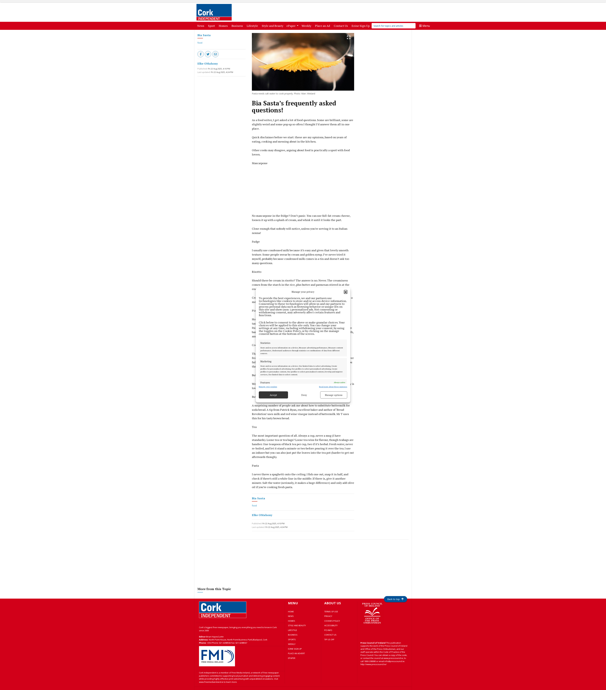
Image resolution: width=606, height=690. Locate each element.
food (199, 42)
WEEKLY (291, 644)
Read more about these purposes (333, 386)
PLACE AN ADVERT (296, 653)
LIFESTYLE (292, 630)
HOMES (291, 620)
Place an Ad (323, 26)
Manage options (333, 395)
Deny (304, 395)
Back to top (393, 599)
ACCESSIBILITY (331, 625)
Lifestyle (253, 26)
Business (238, 26)
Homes (224, 26)
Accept (273, 395)
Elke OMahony (207, 63)
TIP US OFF (329, 639)
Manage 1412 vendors (268, 386)
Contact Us (341, 26)
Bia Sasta (204, 35)
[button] (345, 291)
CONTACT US (330, 634)
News (201, 26)
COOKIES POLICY (332, 620)
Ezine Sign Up (361, 26)
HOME (291, 611)
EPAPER (291, 658)
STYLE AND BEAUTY (297, 625)
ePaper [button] (291, 26)
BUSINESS (292, 634)
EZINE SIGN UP (295, 648)
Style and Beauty (273, 26)
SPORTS (292, 639)
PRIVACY (328, 616)
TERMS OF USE (331, 611)
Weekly (307, 26)
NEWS (291, 616)
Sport (212, 26)
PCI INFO (328, 630)
